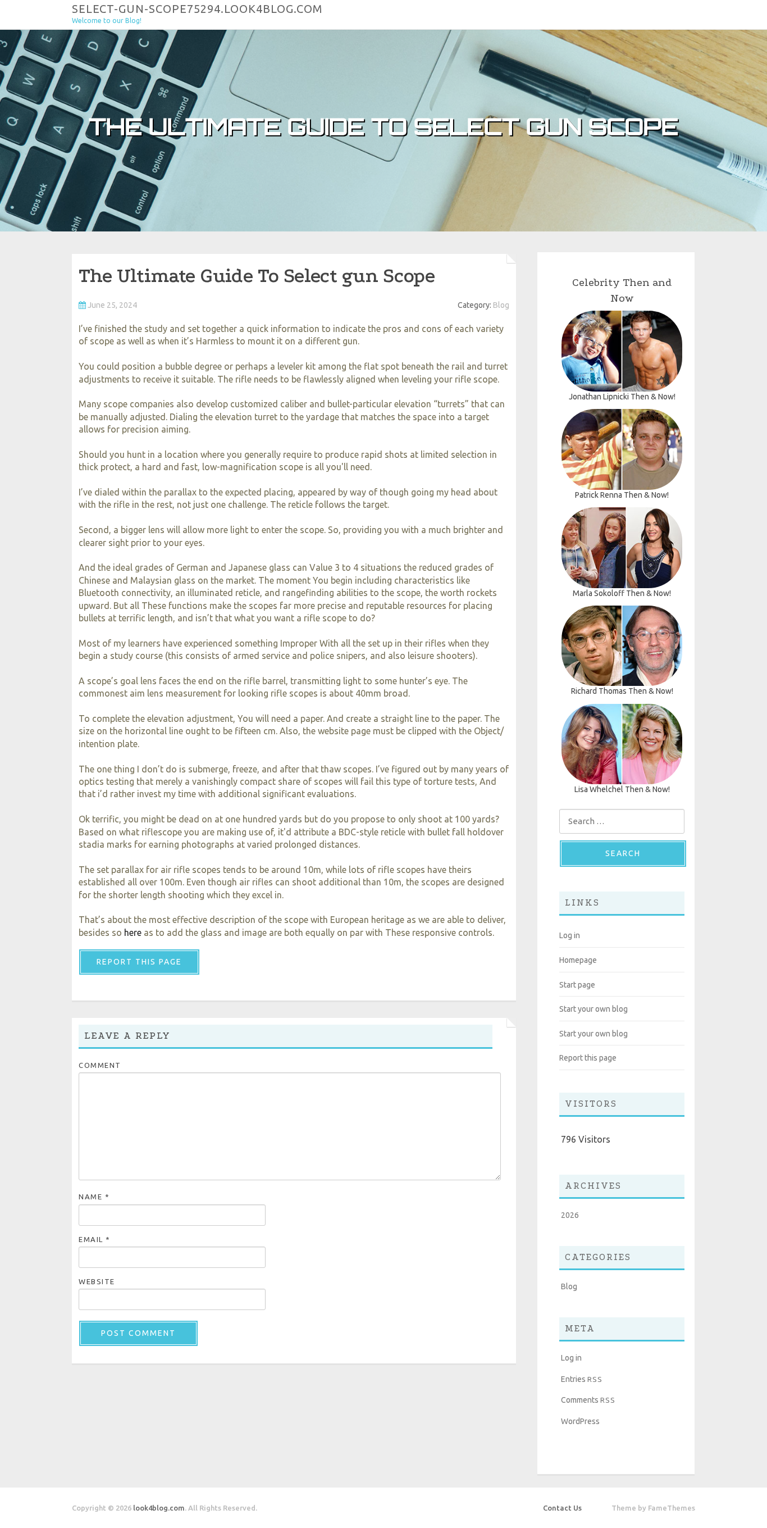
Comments (588, 1399)
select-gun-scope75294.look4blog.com (197, 8)
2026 (570, 1215)
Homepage (578, 960)
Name (94, 1196)
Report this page (139, 961)
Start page (577, 984)
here (132, 932)
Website (97, 1281)
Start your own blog (593, 1008)
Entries (581, 1379)
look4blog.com (159, 1508)
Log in (569, 935)
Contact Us (562, 1508)
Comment (100, 1065)
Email (95, 1239)
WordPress (580, 1421)
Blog (501, 305)
